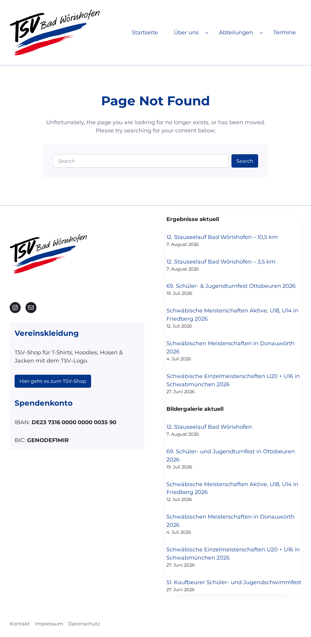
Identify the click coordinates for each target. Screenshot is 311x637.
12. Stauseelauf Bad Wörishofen (209, 427)
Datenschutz (84, 624)
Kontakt (20, 624)
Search (244, 161)
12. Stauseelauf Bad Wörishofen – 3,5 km (220, 261)
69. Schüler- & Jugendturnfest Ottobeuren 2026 (231, 286)
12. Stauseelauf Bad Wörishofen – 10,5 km (222, 237)
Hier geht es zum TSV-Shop (52, 381)
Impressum (49, 624)
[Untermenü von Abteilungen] (261, 32)
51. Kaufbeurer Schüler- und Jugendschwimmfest (233, 582)
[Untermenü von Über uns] (207, 32)
